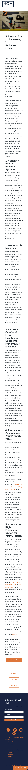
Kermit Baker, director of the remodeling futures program (13, 487)
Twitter (14, 679)
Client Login (11, 752)
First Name (7, 714)
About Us (10, 754)
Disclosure (10, 744)
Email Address (8, 709)
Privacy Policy (11, 742)
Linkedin (14, 685)
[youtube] (21, 730)
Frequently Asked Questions (15, 750)
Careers (10, 756)
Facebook (14, 673)
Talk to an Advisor (20, 767)
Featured (19, 51)
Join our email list (14, 659)
